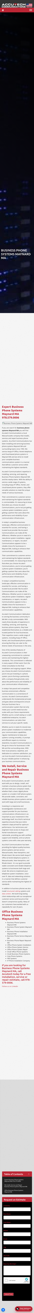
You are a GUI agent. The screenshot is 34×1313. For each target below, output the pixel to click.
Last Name (7, 1222)
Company (7, 1205)
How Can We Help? (10, 1264)
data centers (6, 894)
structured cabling (13, 891)
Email (5, 1239)
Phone (6, 1230)
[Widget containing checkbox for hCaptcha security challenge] (16, 1280)
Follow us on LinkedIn (10, 986)
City (5, 1247)
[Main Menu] (30, 10)
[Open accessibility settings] (3, 1310)
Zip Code (6, 1255)
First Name (7, 1214)
